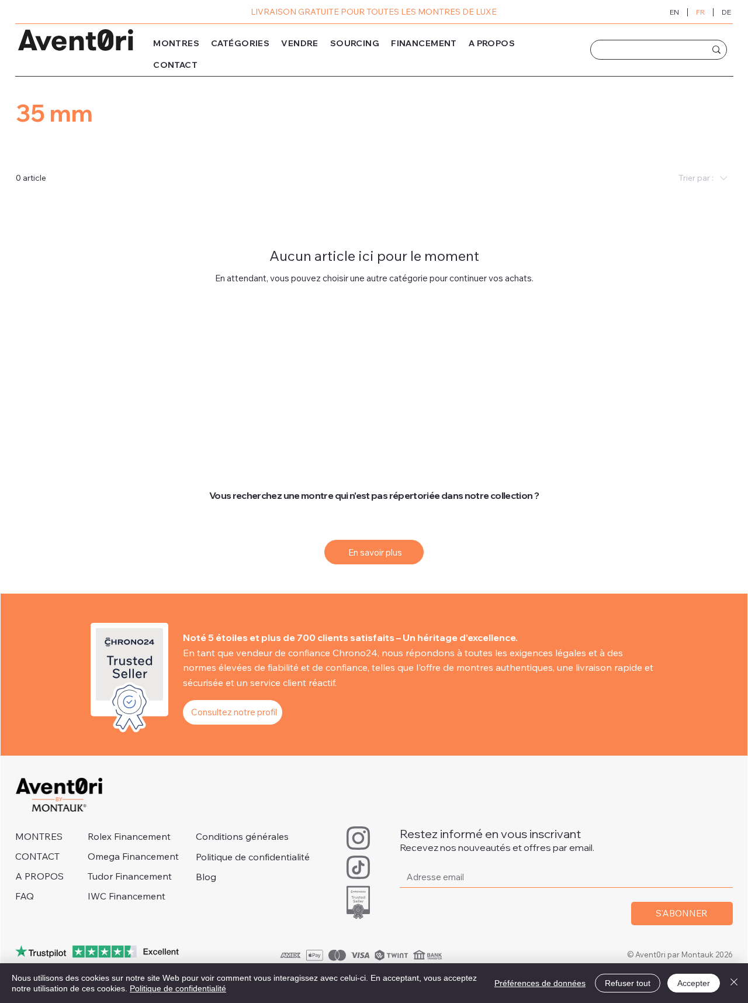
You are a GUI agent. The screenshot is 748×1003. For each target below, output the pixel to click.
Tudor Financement (130, 876)
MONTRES (39, 836)
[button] (240, 43)
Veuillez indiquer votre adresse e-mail (483, 855)
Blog (206, 877)
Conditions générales (242, 836)
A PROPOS (39, 876)
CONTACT (37, 856)
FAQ (24, 896)
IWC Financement (126, 896)
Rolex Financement (129, 836)
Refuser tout (627, 983)
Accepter (693, 983)
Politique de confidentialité (253, 857)
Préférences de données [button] (540, 983)
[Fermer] (734, 983)
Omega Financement (133, 856)
